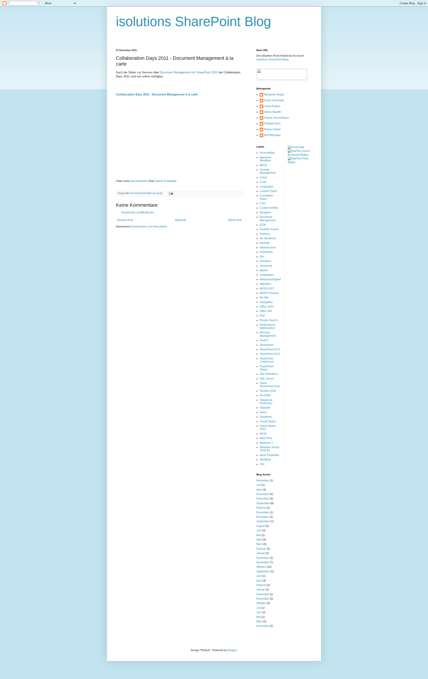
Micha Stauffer (273, 112)
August (260, 526)
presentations (139, 181)
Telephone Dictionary (266, 401)
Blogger (232, 650)
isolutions (265, 261)
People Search (269, 320)
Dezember (262, 494)
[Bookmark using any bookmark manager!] (300, 154)
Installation (266, 252)
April (259, 489)
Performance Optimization (267, 326)
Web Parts (266, 438)
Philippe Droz (272, 123)
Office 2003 (267, 306)
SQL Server (267, 378)
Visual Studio (268, 421)
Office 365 (266, 311)
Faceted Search (269, 229)
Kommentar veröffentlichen (137, 212)
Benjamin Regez (274, 94)
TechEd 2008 (268, 390)
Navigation (266, 302)
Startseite (180, 220)
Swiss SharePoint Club (270, 385)
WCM (263, 433)
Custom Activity (269, 207)
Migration (265, 283)
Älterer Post (235, 220)
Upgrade (265, 407)
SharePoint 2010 (270, 349)
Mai (258, 535)
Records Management (268, 334)
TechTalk (265, 395)
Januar (260, 553)
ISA (262, 256)
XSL (262, 464)
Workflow (265, 459)
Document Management (268, 218)
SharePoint (266, 345)
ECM (263, 224)
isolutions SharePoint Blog (193, 21)
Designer (265, 212)
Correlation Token (266, 197)
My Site (264, 297)
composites (267, 186)
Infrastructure (268, 247)
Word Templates (269, 455)
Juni (258, 530)
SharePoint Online (266, 368)
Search (264, 340)
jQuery (264, 270)
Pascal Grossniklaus (276, 117)
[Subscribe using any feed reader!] (300, 162)
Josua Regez (272, 106)
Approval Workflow (265, 159)
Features (265, 233)
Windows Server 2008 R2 (270, 449)
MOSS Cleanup (269, 293)
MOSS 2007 (267, 288)
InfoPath (265, 243)
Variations (266, 416)
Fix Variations (268, 238)
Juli (258, 485)
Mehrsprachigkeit (270, 279)
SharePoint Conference (267, 360)
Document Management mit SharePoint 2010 (189, 72)
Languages (267, 274)
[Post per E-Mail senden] (171, 193)
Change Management (268, 171)
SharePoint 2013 (270, 353)
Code (263, 182)
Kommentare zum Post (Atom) (149, 226)
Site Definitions (269, 374)
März (259, 544)
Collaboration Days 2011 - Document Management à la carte (157, 94)
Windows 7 (266, 442)
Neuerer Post (125, 220)
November (262, 480)
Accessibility (267, 152)
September (263, 503)
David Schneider (166, 181)
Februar (261, 507)
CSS (262, 203)
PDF (262, 315)
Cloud (263, 177)
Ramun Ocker (272, 129)
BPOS (263, 165)
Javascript (266, 265)
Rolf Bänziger (272, 135)
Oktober (261, 566)
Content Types (268, 191)
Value (263, 412)
